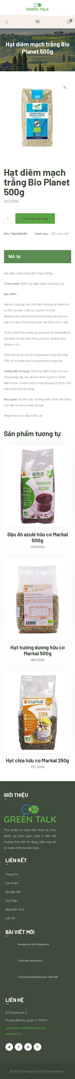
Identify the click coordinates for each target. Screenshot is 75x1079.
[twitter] (9, 1047)
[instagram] (37, 1047)
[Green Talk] (37, 6)
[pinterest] (28, 1047)
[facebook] (18, 1047)
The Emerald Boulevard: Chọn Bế (38, 976)
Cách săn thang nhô (30, 960)
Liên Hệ (10, 918)
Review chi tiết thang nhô (33, 944)
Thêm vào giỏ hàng (35, 218)
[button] (64, 87)
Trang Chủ (11, 874)
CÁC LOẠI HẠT (60, 233)
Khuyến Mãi (12, 892)
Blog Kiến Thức (15, 909)
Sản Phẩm (11, 883)
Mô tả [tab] (14, 256)
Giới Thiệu (11, 900)
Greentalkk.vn (56, 1071)
